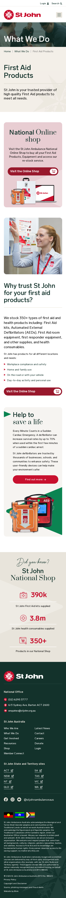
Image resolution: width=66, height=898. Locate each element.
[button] (39, 743)
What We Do (21, 51)
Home (7, 51)
